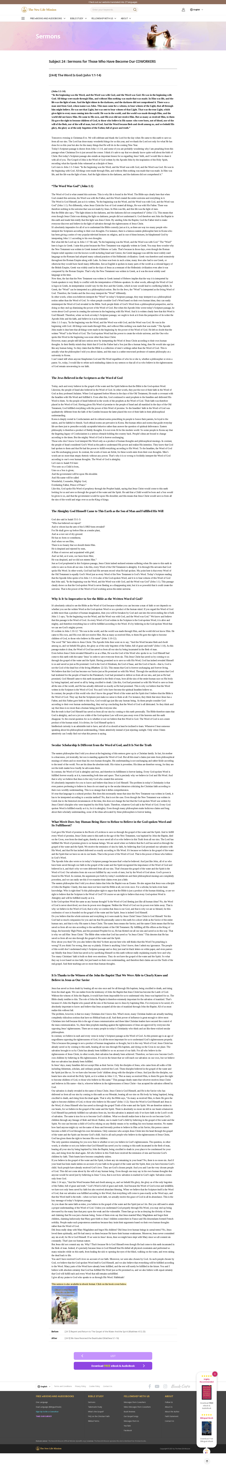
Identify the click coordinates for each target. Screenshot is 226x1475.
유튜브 (157, 1386)
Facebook (128, 1430)
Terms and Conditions (63, 1386)
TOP (207, 1461)
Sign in (183, 9)
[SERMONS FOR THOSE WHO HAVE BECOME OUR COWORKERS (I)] (113, 1305)
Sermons (91, 1402)
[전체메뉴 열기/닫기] (23, 18)
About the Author (172, 1411)
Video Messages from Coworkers (137, 1407)
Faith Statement (171, 1416)
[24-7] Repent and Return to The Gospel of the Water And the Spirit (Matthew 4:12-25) (105, 1331)
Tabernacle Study (95, 1407)
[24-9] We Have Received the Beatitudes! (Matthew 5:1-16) (92, 1338)
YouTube (127, 1425)
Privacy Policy (80, 1386)
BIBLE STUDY (95, 1396)
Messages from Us (131, 1421)
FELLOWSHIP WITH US (136, 1396)
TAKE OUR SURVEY (44, 1416)
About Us (168, 1407)
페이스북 (150, 1386)
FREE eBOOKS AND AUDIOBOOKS (55, 1396)
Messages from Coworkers (135, 1402)
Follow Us (169, 1402)
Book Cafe (180, 1386)
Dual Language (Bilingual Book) (48, 1407)
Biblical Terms (93, 1421)
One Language (42, 1402)
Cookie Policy (94, 1386)
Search (135, 10)
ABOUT (169, 1396)
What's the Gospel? (96, 1411)
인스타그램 (165, 1386)
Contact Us (107, 1386)
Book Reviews (129, 1411)
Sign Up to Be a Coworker (47, 1411)
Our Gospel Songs (131, 1416)
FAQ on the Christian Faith (99, 1416)
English (196, 9)
